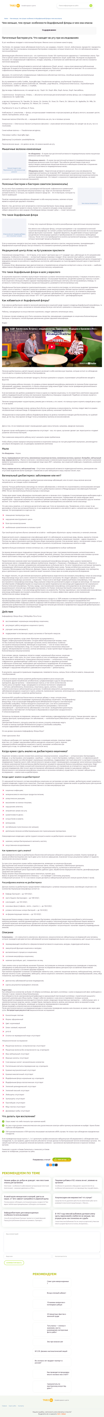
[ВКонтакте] (48, 1165)
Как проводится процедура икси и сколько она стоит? (58, 1373)
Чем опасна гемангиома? (90, 203)
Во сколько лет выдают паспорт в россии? (48, 1362)
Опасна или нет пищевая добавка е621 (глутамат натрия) (14, 235)
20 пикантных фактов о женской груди (56, 1315)
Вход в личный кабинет (56, 1293)
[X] (56, 1165)
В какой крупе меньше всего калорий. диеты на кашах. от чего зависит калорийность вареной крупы (26, 1197)
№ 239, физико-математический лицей (51, 1351)
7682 (14, 5)
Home (6, 18)
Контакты (21, 1406)
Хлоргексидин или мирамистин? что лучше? (73, 1197)
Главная (4, 1406)
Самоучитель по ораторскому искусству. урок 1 (56, 1386)
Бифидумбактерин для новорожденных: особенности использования (21, 1214)
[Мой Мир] (53, 1165)
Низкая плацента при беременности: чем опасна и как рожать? (14, 170)
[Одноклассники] (50, 1165)
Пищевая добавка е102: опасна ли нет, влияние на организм (76, 1181)
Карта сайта (12, 1406)
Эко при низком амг (55, 1342)
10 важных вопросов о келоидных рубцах (56, 1303)
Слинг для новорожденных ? (58, 1282)
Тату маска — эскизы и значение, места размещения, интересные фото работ (57, 1329)
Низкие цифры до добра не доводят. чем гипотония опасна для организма (26, 1181)
